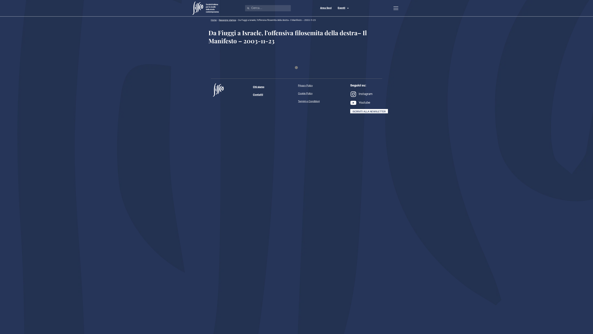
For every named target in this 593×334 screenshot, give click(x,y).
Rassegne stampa (227, 20)
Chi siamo (258, 87)
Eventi (341, 8)
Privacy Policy (305, 86)
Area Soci (326, 8)
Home (214, 20)
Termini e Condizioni (309, 101)
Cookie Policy (305, 93)
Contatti (258, 95)
